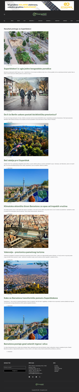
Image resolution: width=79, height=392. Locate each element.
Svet (24, 20)
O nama (56, 365)
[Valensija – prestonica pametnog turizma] (26, 231)
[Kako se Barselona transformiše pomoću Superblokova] (26, 277)
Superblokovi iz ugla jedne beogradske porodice (27, 68)
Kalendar (56, 371)
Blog (72, 20)
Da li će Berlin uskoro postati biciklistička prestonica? (30, 114)
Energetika (31, 20)
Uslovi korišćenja (58, 368)
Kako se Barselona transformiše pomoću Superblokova (31, 298)
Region (18, 20)
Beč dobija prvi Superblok (16, 160)
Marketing (56, 367)
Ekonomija (48, 20)
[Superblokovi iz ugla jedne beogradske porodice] (26, 47)
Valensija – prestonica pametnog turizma (24, 252)
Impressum (56, 369)
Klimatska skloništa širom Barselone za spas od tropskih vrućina (35, 206)
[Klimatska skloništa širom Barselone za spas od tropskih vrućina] (26, 185)
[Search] (4, 20)
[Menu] (4, 14)
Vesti (11, 65)
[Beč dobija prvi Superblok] (26, 139)
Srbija (12, 20)
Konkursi (65, 20)
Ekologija (40, 20)
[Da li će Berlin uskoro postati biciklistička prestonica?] (26, 93)
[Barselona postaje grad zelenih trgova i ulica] (26, 323)
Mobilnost (57, 20)
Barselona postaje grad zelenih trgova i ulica (25, 344)
